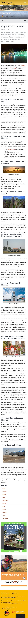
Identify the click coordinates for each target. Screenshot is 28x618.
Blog (12, 593)
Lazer (8, 29)
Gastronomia (5, 500)
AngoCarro (9, 603)
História (4, 503)
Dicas (4, 497)
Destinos (7, 593)
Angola (6, 16)
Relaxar (4, 515)
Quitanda (14, 603)
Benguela (5, 491)
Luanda (4, 509)
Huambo (12, 16)
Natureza (4, 512)
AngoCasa (3, 603)
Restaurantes (5, 518)
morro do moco (11, 149)
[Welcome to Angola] (6, 2)
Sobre (2, 593)
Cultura (4, 494)
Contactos (16, 593)
